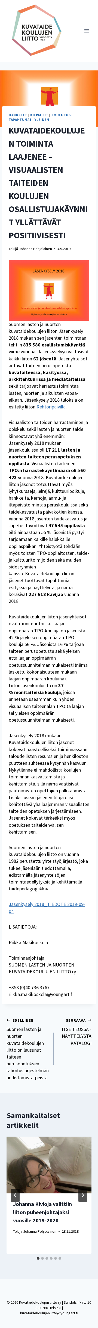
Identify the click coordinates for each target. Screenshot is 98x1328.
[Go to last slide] (15, 1195)
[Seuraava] (82, 1195)
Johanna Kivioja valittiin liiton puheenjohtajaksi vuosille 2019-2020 (42, 1212)
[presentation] (49, 1165)
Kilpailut (39, 115)
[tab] (38, 1258)
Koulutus (61, 115)
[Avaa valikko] (86, 30)
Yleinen (42, 120)
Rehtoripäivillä (51, 407)
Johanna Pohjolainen (35, 248)
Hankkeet (18, 115)
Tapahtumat (20, 120)
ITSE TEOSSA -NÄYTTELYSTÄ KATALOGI (76, 1032)
